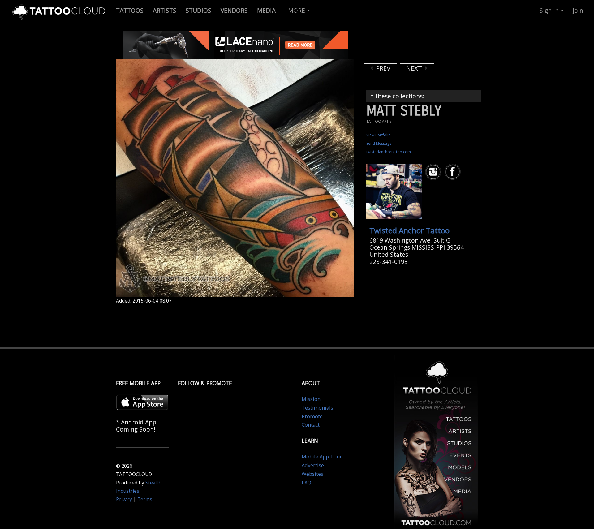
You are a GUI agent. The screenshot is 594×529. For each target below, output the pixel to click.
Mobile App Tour (322, 456)
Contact (311, 424)
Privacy (124, 499)
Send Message (378, 143)
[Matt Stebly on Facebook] (454, 172)
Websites (312, 474)
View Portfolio (378, 135)
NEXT (415, 68)
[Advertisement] (413, 46)
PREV (382, 68)
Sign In (550, 10)
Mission (311, 399)
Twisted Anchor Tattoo (409, 230)
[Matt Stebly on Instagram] (434, 172)
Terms (144, 499)
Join (578, 10)
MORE (297, 10)
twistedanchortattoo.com (388, 151)
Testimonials (317, 407)
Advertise (313, 465)
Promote (312, 416)
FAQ (306, 482)
